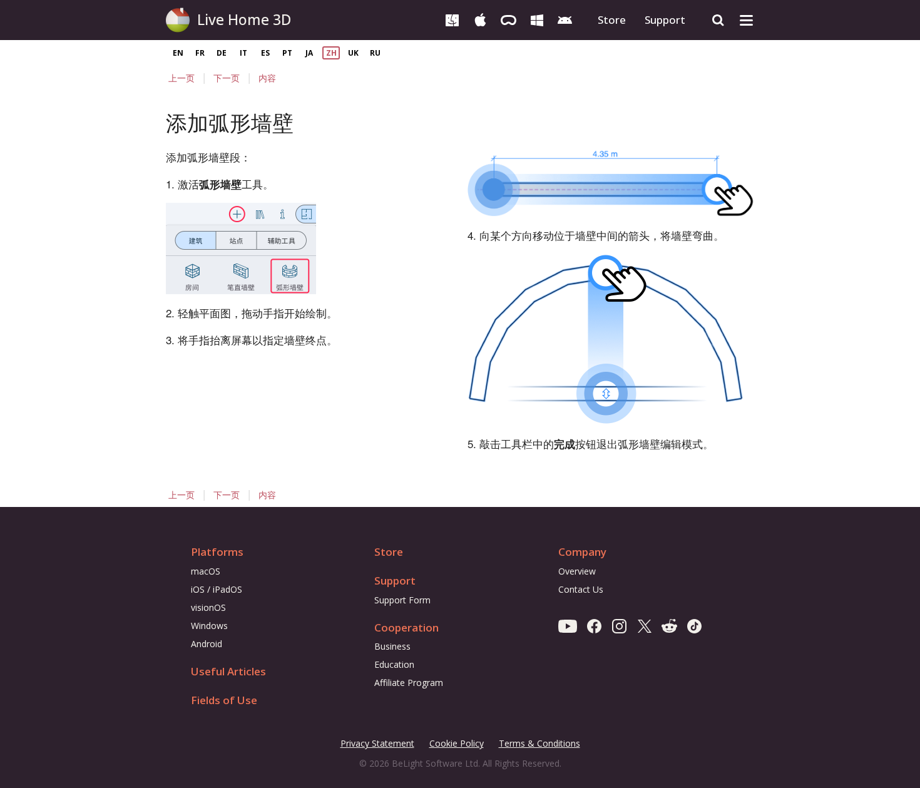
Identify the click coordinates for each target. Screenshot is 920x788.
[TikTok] (694, 625)
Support (665, 20)
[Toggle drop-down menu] (746, 20)
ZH (331, 53)
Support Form (402, 600)
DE (222, 53)
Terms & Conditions (539, 744)
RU (375, 53)
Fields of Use (224, 700)
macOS (205, 571)
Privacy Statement (377, 744)
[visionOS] (508, 19)
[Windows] (536, 19)
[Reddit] (669, 625)
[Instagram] (619, 625)
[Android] (565, 19)
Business (392, 646)
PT (287, 53)
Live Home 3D (244, 19)
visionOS (208, 607)
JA (309, 53)
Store (612, 20)
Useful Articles (228, 671)
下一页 (226, 78)
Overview (577, 571)
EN (178, 53)
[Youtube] (567, 625)
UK (353, 53)
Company (582, 552)
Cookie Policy (456, 743)
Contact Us (580, 589)
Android (206, 644)
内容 (267, 78)
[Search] (718, 20)
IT (243, 53)
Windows (209, 626)
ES (265, 53)
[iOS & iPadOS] (480, 19)
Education (394, 664)
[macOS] (452, 19)
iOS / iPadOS (216, 589)
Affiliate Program (408, 682)
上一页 (181, 78)
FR (200, 53)
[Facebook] (594, 625)
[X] (644, 625)
